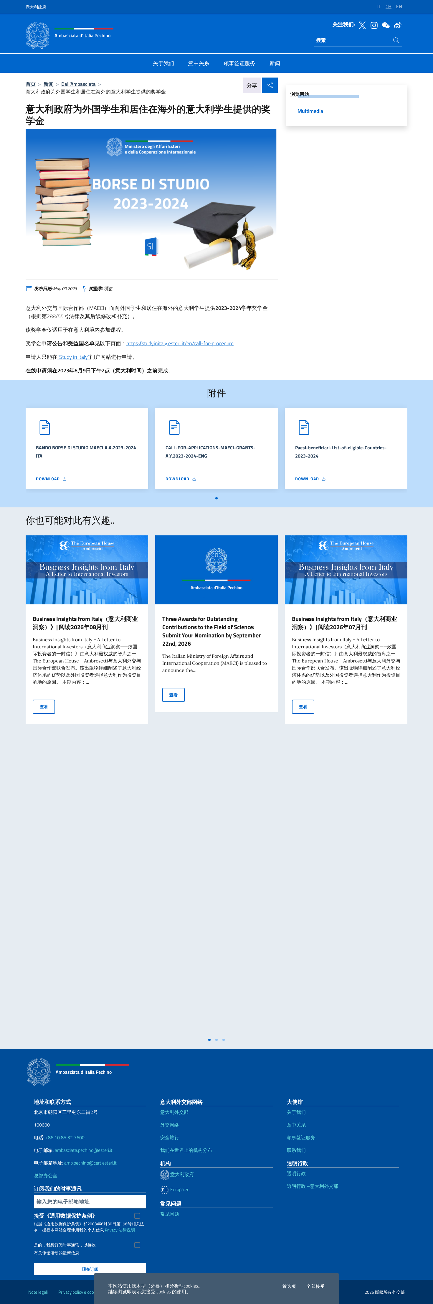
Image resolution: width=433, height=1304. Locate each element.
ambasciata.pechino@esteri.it (84, 1150)
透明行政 (296, 1173)
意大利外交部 (174, 1112)
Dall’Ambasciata (78, 84)
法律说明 (126, 1230)
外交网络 (169, 1124)
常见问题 (169, 1213)
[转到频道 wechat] (384, 24)
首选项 (289, 1286)
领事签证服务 (301, 1137)
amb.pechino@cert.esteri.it (90, 1162)
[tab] (216, 498)
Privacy (111, 1230)
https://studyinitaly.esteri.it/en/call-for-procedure (180, 343)
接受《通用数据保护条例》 (65, 1216)
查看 (47, 706)
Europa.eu (179, 1189)
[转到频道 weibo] (396, 24)
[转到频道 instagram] (373, 24)
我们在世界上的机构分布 (186, 1150)
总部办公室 (45, 1175)
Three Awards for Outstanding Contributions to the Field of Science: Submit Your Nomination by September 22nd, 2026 (211, 631)
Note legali (38, 1292)
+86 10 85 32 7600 (65, 1137)
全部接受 (316, 1286)
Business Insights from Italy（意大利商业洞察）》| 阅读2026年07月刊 (344, 623)
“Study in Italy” (73, 357)
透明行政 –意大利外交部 (312, 1186)
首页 (31, 84)
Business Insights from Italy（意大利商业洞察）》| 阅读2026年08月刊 (85, 623)
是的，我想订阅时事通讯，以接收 (65, 1245)
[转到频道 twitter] (361, 24)
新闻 (49, 84)
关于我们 (296, 1112)
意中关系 (296, 1124)
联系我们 (296, 1150)
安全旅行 (169, 1137)
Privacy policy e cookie (78, 1292)
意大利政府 (36, 7)
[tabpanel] (87, 450)
